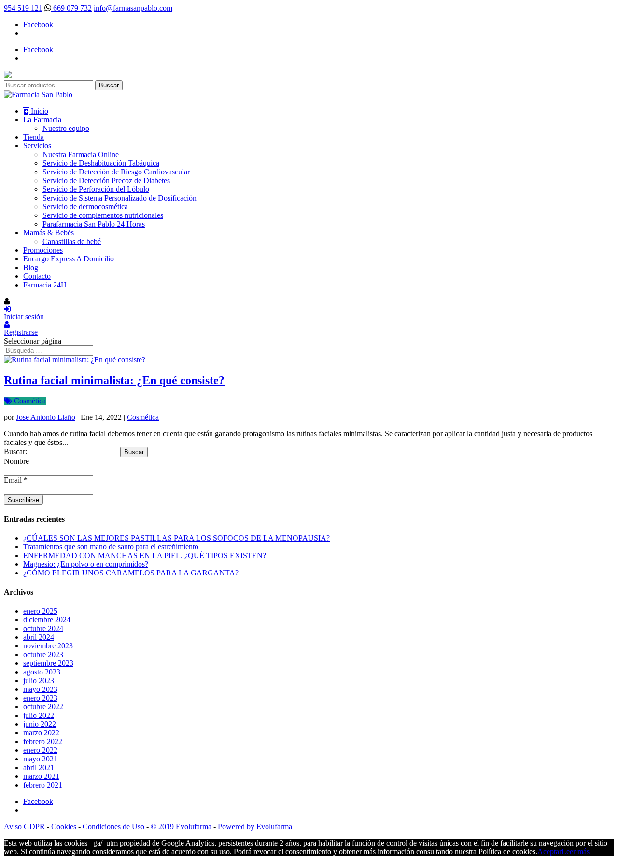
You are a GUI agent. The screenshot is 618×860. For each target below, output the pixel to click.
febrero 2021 (42, 785)
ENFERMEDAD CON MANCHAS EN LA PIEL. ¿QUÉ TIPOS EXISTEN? (144, 555)
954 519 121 (23, 8)
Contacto (37, 276)
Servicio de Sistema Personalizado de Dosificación (119, 198)
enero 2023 (40, 698)
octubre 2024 (43, 628)
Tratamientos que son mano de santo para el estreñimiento (110, 547)
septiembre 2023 (48, 663)
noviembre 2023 (48, 646)
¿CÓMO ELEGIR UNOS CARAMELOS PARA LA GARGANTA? (131, 573)
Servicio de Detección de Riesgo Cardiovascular (116, 172)
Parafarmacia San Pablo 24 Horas (93, 224)
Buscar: (15, 451)
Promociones (43, 250)
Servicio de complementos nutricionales (102, 215)
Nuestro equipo (65, 128)
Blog (30, 267)
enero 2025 (40, 611)
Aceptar (549, 851)
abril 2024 (38, 637)
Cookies (63, 826)
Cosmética (29, 401)
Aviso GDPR (24, 826)
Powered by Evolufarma (255, 826)
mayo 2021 (40, 759)
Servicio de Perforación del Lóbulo (95, 189)
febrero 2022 (42, 741)
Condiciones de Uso (113, 826)
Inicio (38, 111)
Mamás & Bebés (48, 233)
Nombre (16, 461)
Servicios (37, 146)
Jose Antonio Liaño (45, 417)
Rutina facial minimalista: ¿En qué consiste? (114, 380)
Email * (16, 480)
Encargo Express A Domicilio (68, 259)
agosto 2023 (41, 672)
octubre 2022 (43, 706)
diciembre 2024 (46, 620)
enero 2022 (40, 750)
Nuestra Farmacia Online (80, 154)
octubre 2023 (43, 654)
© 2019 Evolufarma (182, 826)
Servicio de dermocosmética (85, 206)
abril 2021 (38, 767)
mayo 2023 (40, 689)
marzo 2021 (41, 776)
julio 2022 (38, 715)
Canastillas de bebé (71, 241)
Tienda (33, 137)
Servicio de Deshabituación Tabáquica (100, 163)
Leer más (576, 851)
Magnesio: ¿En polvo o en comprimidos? (85, 564)
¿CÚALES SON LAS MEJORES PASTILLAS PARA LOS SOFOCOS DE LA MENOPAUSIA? (176, 538)
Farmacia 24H (45, 285)
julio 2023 (38, 680)
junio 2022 (39, 724)
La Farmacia (42, 119)
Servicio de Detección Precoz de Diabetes (106, 180)
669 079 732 (71, 8)
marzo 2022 (41, 733)
